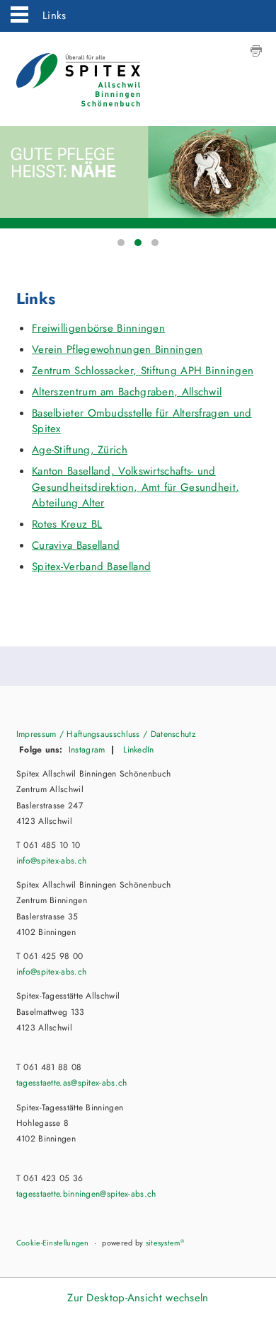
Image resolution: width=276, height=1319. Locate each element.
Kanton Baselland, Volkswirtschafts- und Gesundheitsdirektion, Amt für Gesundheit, (135, 487)
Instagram (87, 749)
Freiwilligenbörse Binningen (98, 328)
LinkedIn (137, 749)
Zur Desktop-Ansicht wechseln (137, 1298)
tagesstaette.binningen (86, 1193)
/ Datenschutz (168, 734)
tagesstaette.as (71, 1082)
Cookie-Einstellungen (52, 1242)
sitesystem (165, 1242)
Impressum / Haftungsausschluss (78, 734)
